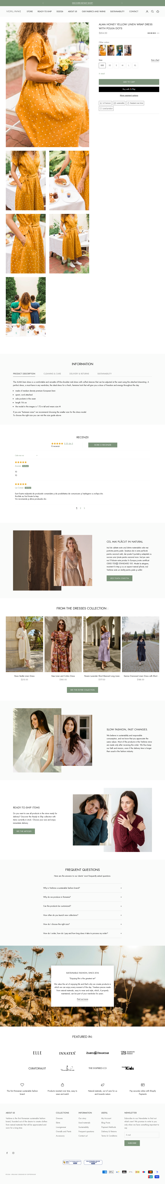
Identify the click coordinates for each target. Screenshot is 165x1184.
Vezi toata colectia (119, 578)
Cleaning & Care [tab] (52, 373)
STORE (30, 11)
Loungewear (61, 1127)
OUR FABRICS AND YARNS (93, 11)
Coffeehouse (31, 1174)
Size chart (155, 60)
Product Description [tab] (24, 373)
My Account (106, 1118)
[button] (87, 508)
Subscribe (132, 1143)
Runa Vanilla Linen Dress (24, 676)
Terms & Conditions (109, 1135)
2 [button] (80, 508)
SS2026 (60, 11)
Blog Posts (105, 1122)
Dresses (59, 1118)
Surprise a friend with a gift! (82, 3)
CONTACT (133, 11)
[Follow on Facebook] (7, 1153)
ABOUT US (72, 11)
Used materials (84, 1122)
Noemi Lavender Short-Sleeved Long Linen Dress (102, 676)
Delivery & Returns (109, 1131)
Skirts (58, 1122)
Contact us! (83, 1135)
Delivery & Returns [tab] (79, 373)
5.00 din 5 (68, 443)
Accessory (60, 1135)
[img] (21, 462)
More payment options (129, 95)
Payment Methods (108, 1127)
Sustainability (84, 1127)
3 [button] (84, 508)
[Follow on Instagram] (13, 1153)
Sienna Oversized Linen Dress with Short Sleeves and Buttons (140, 676)
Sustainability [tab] (104, 373)
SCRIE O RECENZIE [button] (102, 445)
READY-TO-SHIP (45, 11)
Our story (82, 1118)
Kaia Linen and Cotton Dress (63, 676)
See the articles (24, 831)
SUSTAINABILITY (117, 11)
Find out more (82, 999)
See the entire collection (82, 690)
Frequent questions (86, 1131)
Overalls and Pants (63, 1131)
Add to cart (129, 82)
